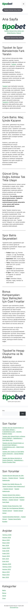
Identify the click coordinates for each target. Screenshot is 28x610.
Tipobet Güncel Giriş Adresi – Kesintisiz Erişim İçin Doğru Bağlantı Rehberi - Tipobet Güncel (13, 497)
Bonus (4, 593)
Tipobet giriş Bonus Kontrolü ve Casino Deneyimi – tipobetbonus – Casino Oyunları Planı (13, 460)
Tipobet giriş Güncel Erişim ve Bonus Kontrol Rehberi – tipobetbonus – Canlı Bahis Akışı (13, 438)
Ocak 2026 (5, 551)
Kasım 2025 (6, 556)
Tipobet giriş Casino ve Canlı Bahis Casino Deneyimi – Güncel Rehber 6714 (13, 453)
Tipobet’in (5, 102)
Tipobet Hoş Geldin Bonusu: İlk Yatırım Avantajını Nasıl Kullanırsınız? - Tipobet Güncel (13, 486)
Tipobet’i (5, 86)
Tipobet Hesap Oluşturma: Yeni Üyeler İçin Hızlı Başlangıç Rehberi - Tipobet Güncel (13, 508)
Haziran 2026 (6, 537)
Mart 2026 (5, 545)
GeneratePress (14, 607)
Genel (4, 595)
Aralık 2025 (5, 553)
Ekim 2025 (5, 559)
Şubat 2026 (6, 548)
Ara (3, 410)
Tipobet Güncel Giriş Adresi (12, 10)
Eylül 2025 (5, 561)
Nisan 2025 (5, 574)
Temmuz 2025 (6, 566)
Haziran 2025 (6, 569)
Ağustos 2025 (6, 564)
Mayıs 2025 (6, 572)
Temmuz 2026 (6, 535)
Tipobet (13, 64)
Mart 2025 (5, 577)
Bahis (4, 590)
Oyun (4, 598)
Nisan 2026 (6, 543)
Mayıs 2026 (6, 540)
